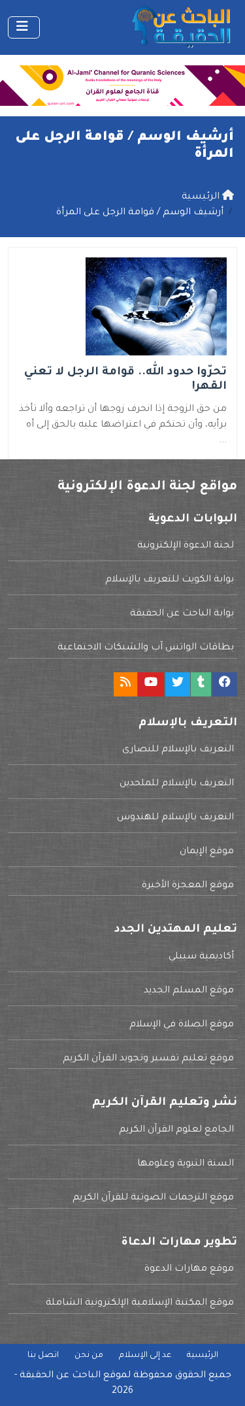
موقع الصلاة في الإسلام (181, 1025)
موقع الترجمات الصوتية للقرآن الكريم (153, 1198)
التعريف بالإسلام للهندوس (175, 818)
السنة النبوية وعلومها (185, 1164)
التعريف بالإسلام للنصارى (178, 750)
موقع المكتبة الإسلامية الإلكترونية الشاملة (140, 1303)
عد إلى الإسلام (145, 1355)
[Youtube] (151, 684)
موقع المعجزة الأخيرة (188, 886)
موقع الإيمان (207, 852)
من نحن (88, 1355)
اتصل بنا (43, 1355)
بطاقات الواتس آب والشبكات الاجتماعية (145, 648)
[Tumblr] (201, 684)
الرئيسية (202, 1355)
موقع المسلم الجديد (189, 991)
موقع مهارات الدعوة (189, 1269)
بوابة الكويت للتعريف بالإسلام (169, 580)
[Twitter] (177, 684)
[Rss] (125, 684)
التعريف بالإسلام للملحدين (177, 784)
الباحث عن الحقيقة (60, 1376)
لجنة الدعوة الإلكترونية (185, 546)
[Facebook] (224, 684)
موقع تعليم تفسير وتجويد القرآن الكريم (148, 1059)
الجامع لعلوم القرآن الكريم (176, 1130)
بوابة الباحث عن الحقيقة (182, 614)
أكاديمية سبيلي (201, 957)
